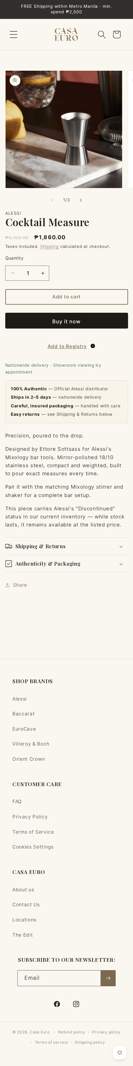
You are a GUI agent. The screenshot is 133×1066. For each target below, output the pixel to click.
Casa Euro (40, 1032)
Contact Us (26, 904)
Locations (24, 920)
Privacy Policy (30, 817)
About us (23, 890)
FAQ (17, 801)
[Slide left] (52, 200)
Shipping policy (90, 1042)
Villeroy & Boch (30, 744)
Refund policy (71, 1032)
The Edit (22, 935)
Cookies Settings (33, 847)
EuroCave (24, 729)
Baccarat (23, 714)
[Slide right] (81, 200)
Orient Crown (28, 759)
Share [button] (20, 585)
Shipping (49, 246)
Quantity (14, 258)
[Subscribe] (108, 978)
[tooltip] (93, 346)
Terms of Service (33, 832)
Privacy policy (106, 1032)
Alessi (19, 699)
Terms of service (51, 1042)
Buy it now (66, 321)
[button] (13, 34)
